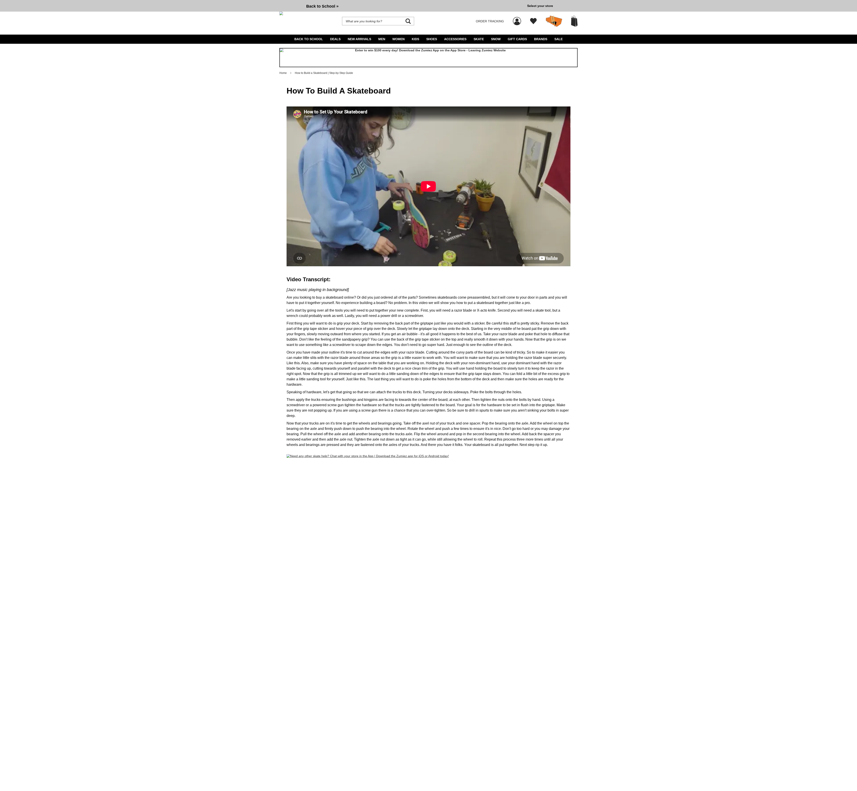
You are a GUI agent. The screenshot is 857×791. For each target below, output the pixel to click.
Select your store (540, 6)
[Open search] (408, 21)
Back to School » (322, 6)
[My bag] (574, 21)
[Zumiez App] (428, 57)
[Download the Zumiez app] (368, 456)
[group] (401, 5)
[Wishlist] (533, 21)
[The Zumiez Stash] (554, 21)
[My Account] (517, 19)
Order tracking (490, 21)
